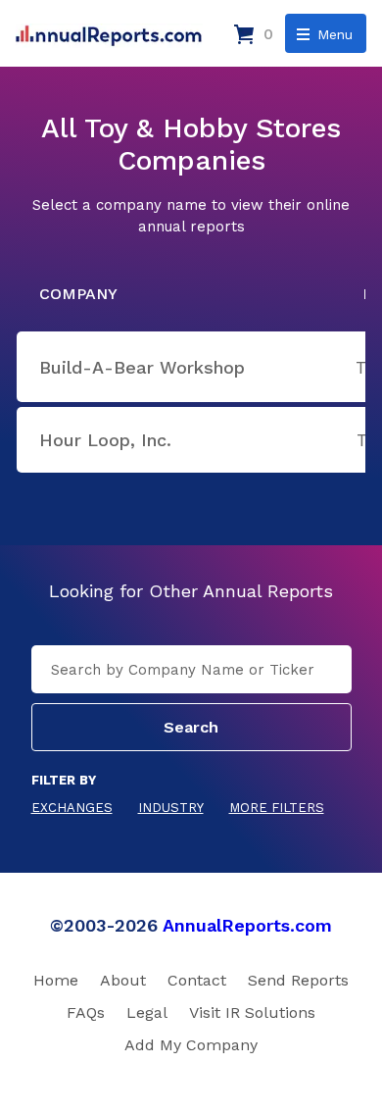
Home (55, 980)
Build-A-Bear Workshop (142, 367)
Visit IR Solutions (252, 1012)
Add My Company (191, 1045)
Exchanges (72, 807)
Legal (146, 1012)
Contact (196, 980)
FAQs (86, 1012)
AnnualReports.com (247, 925)
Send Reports (298, 980)
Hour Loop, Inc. (105, 440)
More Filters (276, 807)
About (123, 980)
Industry (171, 807)
